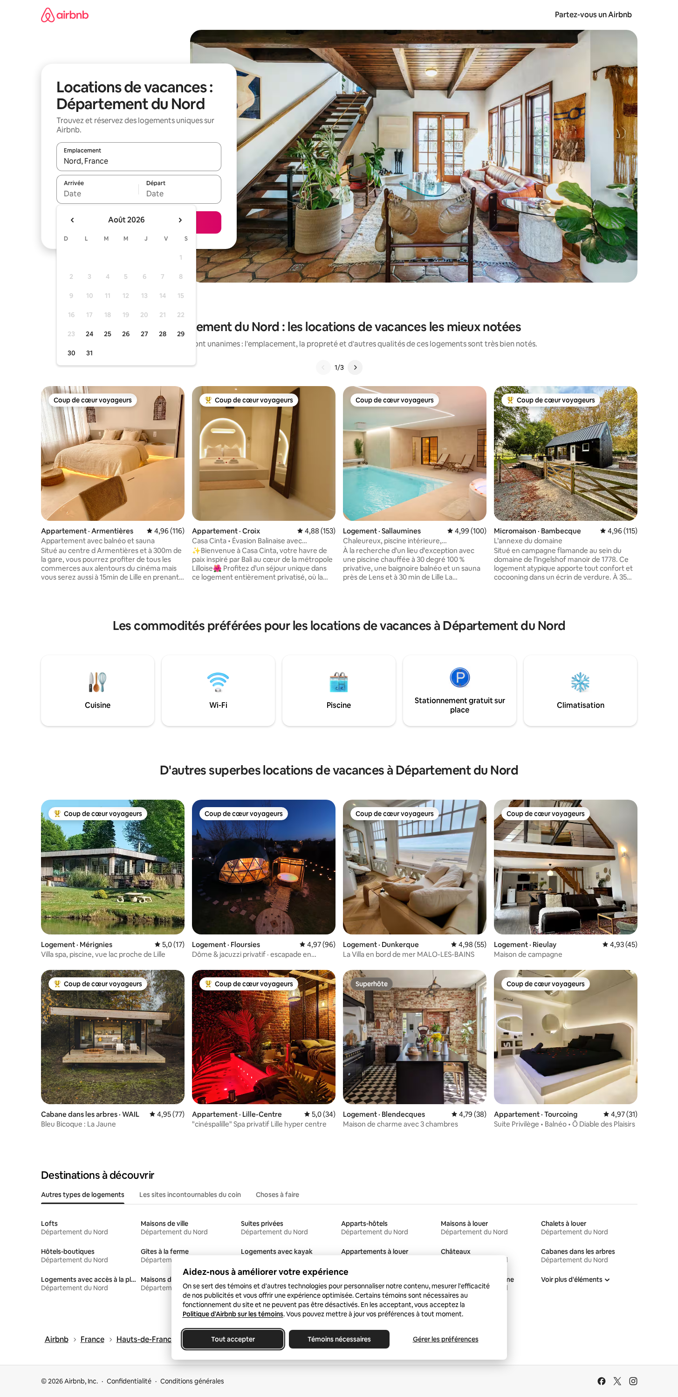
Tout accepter (233, 1339)
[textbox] (97, 193)
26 (126, 334)
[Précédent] (323, 367)
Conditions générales (192, 1381)
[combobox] (139, 160)
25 (107, 334)
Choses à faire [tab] (277, 1194)
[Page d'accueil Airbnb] (65, 14)
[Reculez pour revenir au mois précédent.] (72, 220)
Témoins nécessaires (339, 1339)
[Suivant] (355, 367)
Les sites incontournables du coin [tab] (190, 1194)
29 (181, 334)
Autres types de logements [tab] (82, 1194)
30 (71, 353)
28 (162, 334)
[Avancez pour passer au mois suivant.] (180, 220)
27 (144, 334)
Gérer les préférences (445, 1339)
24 (89, 334)
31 (89, 353)
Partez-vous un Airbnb (593, 15)
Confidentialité (129, 1381)
